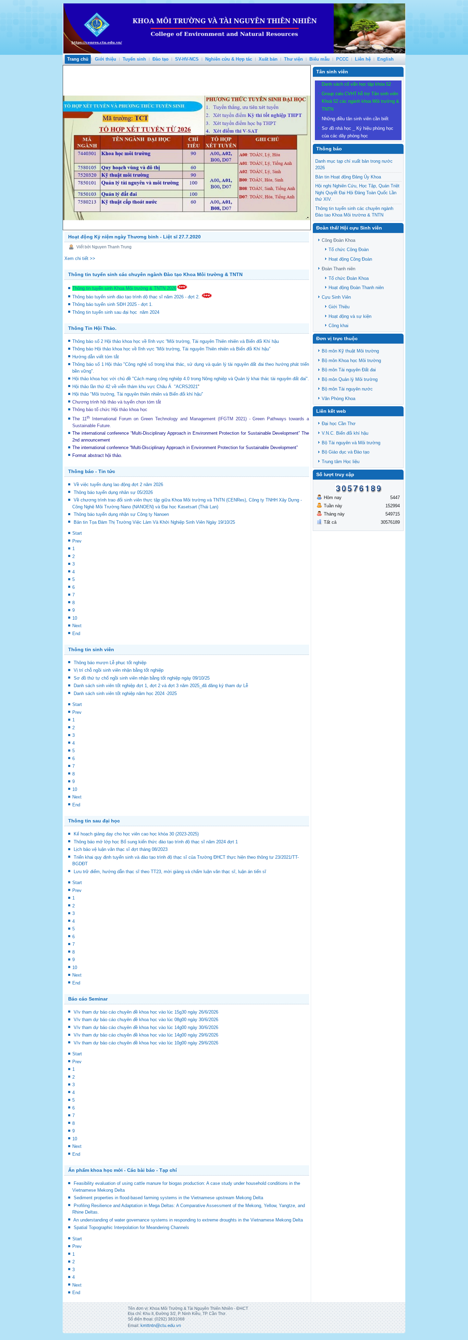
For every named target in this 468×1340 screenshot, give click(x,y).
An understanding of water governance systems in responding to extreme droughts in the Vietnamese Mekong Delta (188, 1220)
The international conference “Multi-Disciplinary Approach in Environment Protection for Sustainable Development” (186, 433)
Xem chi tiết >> (79, 258)
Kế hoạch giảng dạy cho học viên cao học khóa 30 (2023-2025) (136, 833)
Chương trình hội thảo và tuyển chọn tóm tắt (117, 402)
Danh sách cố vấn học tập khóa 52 (356, 84)
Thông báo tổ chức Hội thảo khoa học (109, 409)
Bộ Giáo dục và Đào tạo (345, 452)
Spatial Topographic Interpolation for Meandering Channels (131, 1227)
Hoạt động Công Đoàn (350, 259)
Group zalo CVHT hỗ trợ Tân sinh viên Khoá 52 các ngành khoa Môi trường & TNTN (360, 101)
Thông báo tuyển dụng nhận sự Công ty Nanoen (121, 514)
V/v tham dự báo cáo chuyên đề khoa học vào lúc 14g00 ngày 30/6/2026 (146, 1027)
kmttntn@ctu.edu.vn (160, 1325)
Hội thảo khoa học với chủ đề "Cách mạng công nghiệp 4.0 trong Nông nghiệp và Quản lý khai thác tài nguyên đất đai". (190, 378)
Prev (77, 541)
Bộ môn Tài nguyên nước (347, 389)
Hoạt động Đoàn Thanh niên (356, 287)
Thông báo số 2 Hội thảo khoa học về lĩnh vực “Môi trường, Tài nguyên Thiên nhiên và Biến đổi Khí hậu (175, 341)
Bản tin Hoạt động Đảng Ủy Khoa (348, 176)
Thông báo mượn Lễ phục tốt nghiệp (110, 662)
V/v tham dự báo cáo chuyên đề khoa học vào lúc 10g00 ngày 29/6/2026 (146, 1042)
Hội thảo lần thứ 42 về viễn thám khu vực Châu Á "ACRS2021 (135, 386)
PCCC (342, 59)
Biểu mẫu (319, 59)
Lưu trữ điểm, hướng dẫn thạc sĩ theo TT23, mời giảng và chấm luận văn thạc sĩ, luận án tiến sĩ (170, 871)
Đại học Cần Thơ (339, 423)
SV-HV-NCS (187, 59)
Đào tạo (160, 59)
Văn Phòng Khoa (338, 398)
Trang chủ (77, 59)
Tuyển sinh (134, 59)
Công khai (338, 325)
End (76, 633)
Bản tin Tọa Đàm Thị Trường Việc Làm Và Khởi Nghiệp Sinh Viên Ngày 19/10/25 (154, 522)
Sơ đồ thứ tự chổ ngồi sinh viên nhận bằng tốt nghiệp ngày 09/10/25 (142, 678)
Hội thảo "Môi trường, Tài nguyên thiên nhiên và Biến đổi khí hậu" (137, 394)
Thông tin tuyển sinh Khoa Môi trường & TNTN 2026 (124, 288)
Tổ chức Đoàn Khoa (349, 278)
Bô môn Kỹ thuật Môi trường (350, 350)
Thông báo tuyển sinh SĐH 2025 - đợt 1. (113, 304)
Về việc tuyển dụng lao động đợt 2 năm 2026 (118, 484)
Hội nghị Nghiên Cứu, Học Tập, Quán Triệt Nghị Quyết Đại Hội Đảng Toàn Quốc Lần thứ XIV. (357, 192)
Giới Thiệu (339, 306)
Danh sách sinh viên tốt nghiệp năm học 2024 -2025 (125, 693)
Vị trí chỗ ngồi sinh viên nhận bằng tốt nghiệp (118, 670)
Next (77, 625)
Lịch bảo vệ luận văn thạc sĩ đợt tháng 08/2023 (121, 849)
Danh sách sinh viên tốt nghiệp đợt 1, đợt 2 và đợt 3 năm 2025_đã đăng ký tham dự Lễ (161, 685)
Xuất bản (268, 59)
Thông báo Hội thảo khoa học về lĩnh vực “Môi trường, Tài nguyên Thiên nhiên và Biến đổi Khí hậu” (172, 348)
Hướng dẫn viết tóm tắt (97, 356)
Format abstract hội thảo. (97, 455)
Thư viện (293, 59)
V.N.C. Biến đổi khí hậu (345, 433)
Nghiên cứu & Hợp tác (228, 59)
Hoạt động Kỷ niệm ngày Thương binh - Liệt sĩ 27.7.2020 (134, 236)
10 (74, 618)
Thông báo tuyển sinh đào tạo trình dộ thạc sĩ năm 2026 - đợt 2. (136, 296)
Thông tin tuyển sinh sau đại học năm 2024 (116, 312)
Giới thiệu (105, 59)
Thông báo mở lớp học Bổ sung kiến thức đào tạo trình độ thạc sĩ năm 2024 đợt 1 (156, 841)
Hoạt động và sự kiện (350, 316)
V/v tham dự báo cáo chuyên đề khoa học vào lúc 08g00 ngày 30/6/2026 (146, 1019)
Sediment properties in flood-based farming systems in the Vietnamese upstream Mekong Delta (168, 1197)
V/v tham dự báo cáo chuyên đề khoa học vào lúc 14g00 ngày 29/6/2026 (146, 1035)
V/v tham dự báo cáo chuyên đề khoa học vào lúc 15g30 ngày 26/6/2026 (146, 1012)
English (385, 59)
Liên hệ (363, 59)
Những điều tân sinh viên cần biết (355, 118)
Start (77, 533)
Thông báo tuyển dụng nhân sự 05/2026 (113, 492)
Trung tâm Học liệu (340, 461)
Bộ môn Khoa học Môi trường (351, 360)
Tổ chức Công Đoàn (349, 249)
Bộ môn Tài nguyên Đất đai (349, 369)
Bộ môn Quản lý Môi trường (350, 379)
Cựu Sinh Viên (336, 297)
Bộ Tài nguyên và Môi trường (351, 442)
